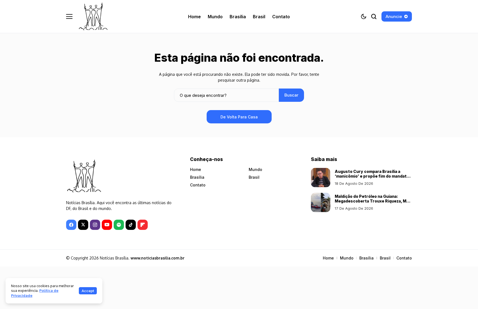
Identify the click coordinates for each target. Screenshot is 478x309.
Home (195, 169)
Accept (88, 291)
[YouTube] (107, 225)
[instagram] (95, 225)
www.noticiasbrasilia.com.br (158, 258)
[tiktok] (131, 225)
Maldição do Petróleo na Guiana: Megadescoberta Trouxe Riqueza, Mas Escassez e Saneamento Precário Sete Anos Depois (373, 203)
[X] (83, 225)
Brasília (197, 177)
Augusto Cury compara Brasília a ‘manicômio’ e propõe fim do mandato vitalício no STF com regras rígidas (372, 176)
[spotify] (119, 225)
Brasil (254, 177)
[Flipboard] (142, 225)
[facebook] (71, 225)
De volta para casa (239, 117)
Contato (198, 185)
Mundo (255, 169)
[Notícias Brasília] (93, 16)
